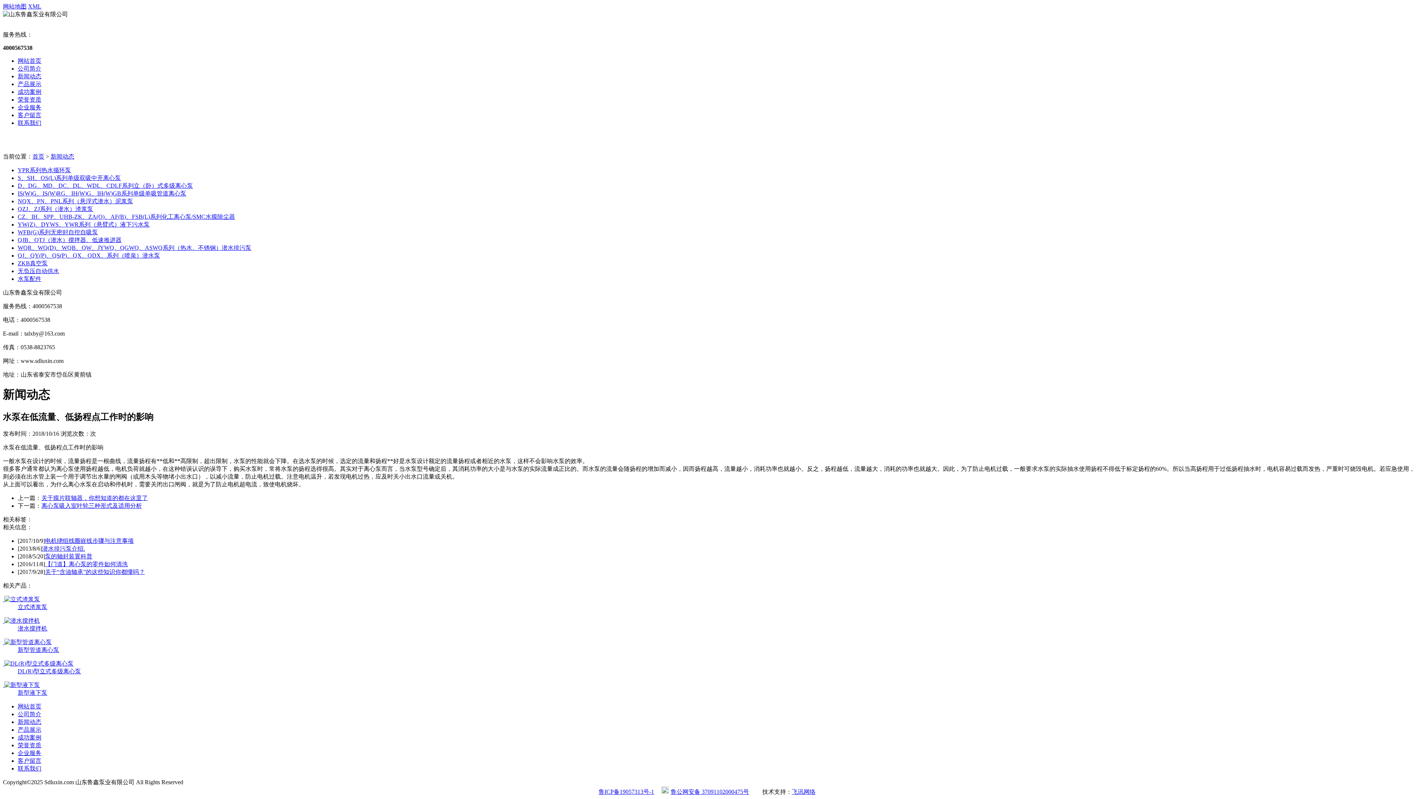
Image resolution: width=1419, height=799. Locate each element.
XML (34, 6)
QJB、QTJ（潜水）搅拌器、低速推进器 (70, 240)
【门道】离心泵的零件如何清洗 (86, 564)
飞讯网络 (804, 792)
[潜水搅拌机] (21, 621)
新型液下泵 (32, 693)
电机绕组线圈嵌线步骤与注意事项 (89, 541)
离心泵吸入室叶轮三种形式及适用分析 (91, 506)
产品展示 (29, 84)
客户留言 (29, 115)
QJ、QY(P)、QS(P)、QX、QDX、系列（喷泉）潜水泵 (89, 255)
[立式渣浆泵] (21, 599)
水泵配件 (29, 279)
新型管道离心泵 (38, 650)
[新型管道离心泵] (27, 642)
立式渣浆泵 (32, 607)
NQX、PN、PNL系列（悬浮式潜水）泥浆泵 (75, 201)
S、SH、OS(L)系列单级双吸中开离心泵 (69, 178)
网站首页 (29, 61)
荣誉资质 (29, 99)
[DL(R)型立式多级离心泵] (38, 663)
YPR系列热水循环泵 (44, 170)
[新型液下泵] (21, 685)
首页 (38, 156)
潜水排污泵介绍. (63, 548)
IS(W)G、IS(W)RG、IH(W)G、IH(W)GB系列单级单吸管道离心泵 (102, 193)
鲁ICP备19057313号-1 (626, 792)
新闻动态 (29, 76)
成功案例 (29, 92)
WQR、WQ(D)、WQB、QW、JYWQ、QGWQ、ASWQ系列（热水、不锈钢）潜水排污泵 (134, 248)
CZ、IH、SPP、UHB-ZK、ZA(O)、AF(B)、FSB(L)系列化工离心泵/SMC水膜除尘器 (126, 217)
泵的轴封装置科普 (68, 556)
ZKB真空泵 (33, 263)
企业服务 (29, 107)
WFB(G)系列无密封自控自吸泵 (58, 232)
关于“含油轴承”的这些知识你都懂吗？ (95, 572)
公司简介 (29, 68)
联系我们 (29, 123)
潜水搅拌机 (32, 628)
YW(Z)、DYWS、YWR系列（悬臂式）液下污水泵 (84, 224)
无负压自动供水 (38, 271)
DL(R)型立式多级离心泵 (49, 671)
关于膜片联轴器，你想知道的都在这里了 (94, 498)
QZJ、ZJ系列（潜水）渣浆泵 (55, 209)
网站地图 (15, 6)
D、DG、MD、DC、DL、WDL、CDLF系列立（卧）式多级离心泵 (105, 186)
